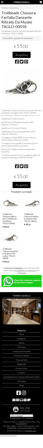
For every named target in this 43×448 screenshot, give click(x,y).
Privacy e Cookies (21, 355)
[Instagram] (24, 394)
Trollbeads (21, 273)
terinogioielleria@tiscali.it (26, 428)
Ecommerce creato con (21, 431)
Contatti (21, 372)
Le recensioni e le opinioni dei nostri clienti (21, 377)
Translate (29, 418)
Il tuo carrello (21, 360)
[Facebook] (18, 394)
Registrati (21, 364)
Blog (22, 385)
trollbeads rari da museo (25, 270)
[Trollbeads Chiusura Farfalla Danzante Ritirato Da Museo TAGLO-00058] (22, 87)
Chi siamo (21, 347)
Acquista (21, 55)
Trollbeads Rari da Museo (10, 8)
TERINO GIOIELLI (21, 2)
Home (21, 334)
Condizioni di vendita (21, 351)
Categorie (21, 338)
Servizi (21, 343)
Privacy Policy (22, 368)
